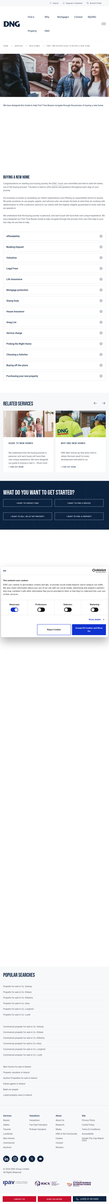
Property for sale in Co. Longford (18, 1009)
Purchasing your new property (22, 376)
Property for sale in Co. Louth (16, 1014)
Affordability (13, 236)
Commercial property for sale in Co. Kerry (22, 1043)
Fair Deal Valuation (38, 1125)
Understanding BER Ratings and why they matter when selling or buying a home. (40, 788)
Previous (95, 403)
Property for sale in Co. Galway (17, 986)
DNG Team (58, 183)
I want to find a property (79, 516)
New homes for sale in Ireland (17, 1066)
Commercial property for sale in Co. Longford (24, 1049)
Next (104, 403)
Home (5, 46)
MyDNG (92, 17)
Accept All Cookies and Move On (88, 629)
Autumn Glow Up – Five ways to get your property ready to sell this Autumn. (38, 702)
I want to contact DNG (27, 503)
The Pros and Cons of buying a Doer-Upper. (23, 873)
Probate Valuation (37, 1129)
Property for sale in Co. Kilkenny (18, 997)
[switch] (41, 610)
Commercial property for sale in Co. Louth (22, 1055)
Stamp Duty (12, 300)
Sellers (6, 1125)
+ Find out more (16, 467)
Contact (78, 17)
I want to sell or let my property (27, 516)
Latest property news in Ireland (17, 1095)
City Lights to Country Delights (17, 958)
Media (59, 1129)
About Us (60, 1120)
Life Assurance (14, 279)
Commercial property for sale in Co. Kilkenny (24, 1038)
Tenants (7, 1129)
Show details (95, 619)
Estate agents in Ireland (14, 1083)
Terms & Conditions (91, 1129)
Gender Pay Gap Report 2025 (93, 1139)
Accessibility (88, 1134)
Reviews (59, 1147)
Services (19, 46)
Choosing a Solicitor (17, 354)
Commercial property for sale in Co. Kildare (23, 1032)
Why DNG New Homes (73, 443)
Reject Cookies (54, 629)
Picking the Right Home (19, 343)
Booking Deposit (15, 247)
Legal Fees (12, 268)
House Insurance (15, 311)
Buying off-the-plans (17, 365)
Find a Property (32, 24)
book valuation (54, 1199)
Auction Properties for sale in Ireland (20, 1078)
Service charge (14, 333)
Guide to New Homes (21, 443)
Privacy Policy (88, 1120)
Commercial (8, 1143)
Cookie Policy (88, 1125)
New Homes (34, 46)
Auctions (7, 1147)
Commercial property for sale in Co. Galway (23, 1026)
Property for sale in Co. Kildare (17, 992)
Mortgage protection (17, 290)
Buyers (6, 1120)
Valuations (34, 1120)
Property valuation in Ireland (16, 1072)
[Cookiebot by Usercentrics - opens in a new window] (94, 571)
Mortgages (63, 17)
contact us (19, 1199)
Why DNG (47, 24)
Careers (59, 1138)
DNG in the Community (66, 1134)
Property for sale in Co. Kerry (16, 1003)
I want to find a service (79, 503)
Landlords (8, 1134)
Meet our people (10, 1089)
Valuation (11, 257)
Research (60, 1125)
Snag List (11, 322)
